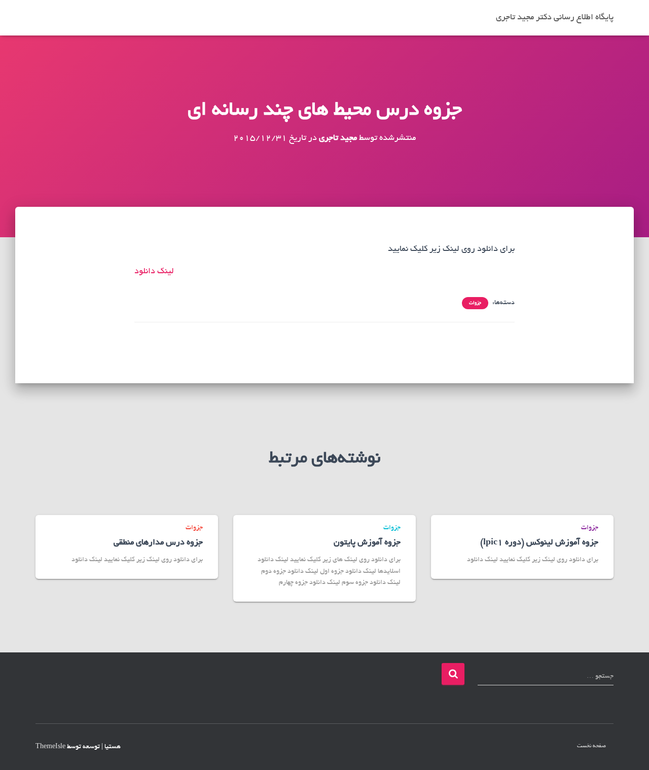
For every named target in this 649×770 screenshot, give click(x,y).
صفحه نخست (591, 746)
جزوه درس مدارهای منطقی (158, 542)
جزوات (475, 303)
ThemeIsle (50, 747)
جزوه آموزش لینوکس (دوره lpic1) (539, 542)
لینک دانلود (154, 271)
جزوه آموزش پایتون (367, 542)
